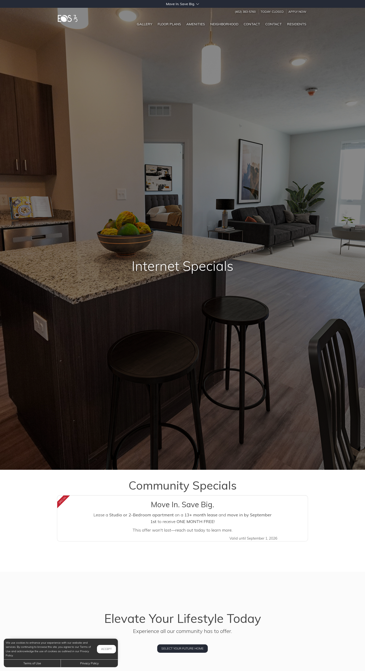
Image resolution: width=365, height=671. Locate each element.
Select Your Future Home (182, 648)
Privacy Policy (89, 663)
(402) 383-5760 (245, 12)
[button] (182, 4)
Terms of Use (32, 663)
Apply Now (297, 12)
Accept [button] (106, 649)
